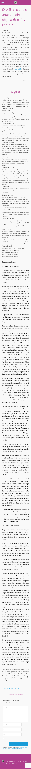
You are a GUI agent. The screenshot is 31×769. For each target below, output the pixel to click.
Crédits (25, 761)
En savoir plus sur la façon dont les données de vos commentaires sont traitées (15, 748)
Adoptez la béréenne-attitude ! (14, 761)
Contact (8, 763)
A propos (14, 763)
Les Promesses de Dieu (11, 688)
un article (18, 69)
